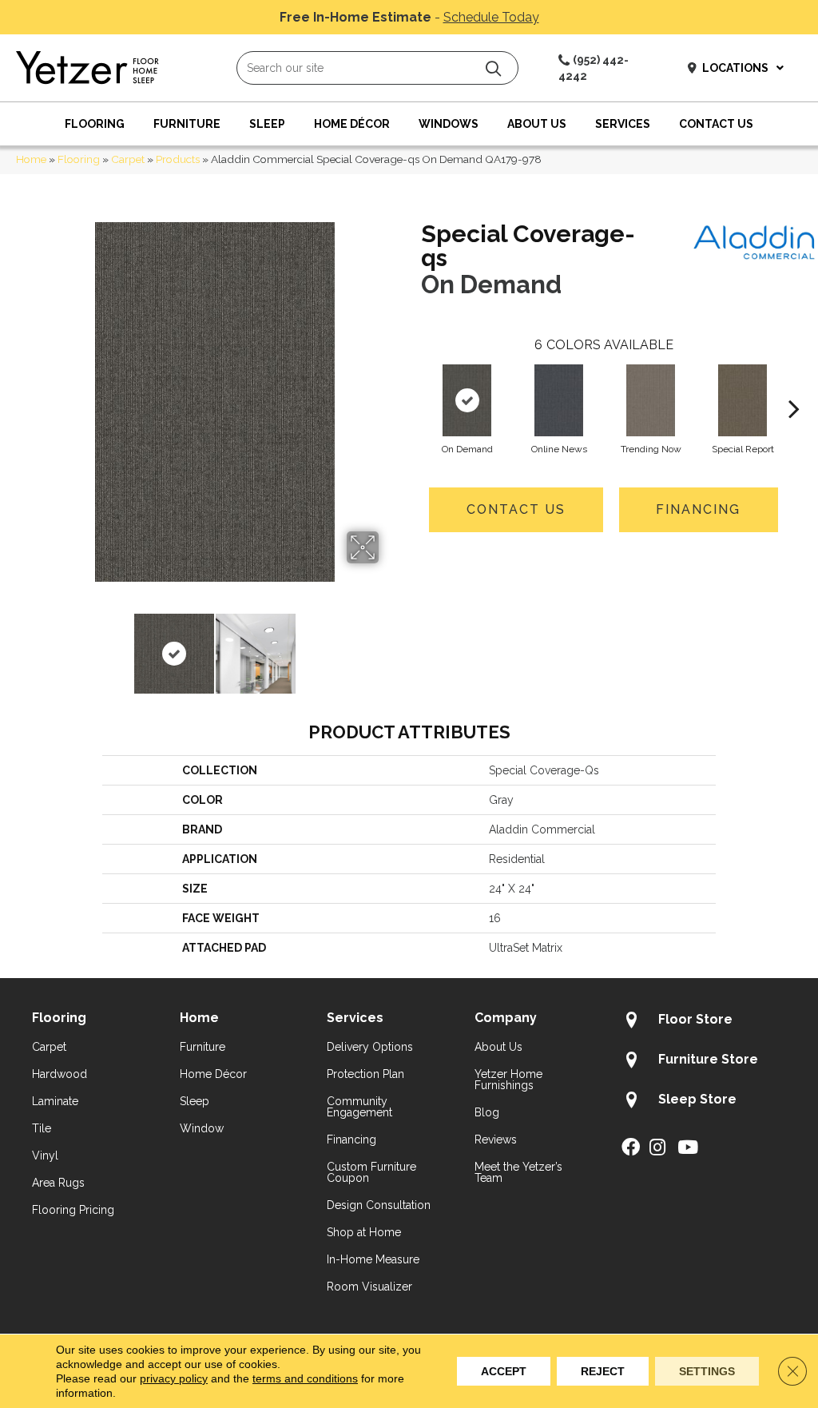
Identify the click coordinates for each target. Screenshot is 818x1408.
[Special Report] (742, 400)
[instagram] (657, 1148)
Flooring (79, 159)
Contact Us (516, 509)
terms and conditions (305, 1378)
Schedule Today (491, 17)
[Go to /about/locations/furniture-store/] (703, 1062)
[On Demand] (466, 400)
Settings (707, 1371)
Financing (698, 509)
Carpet (128, 159)
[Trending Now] (650, 400)
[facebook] (630, 1148)
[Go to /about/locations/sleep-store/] (703, 1102)
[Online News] (558, 400)
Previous (40, 646)
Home (31, 159)
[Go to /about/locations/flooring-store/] (703, 1022)
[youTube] (687, 1148)
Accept (503, 1371)
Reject (603, 1371)
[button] (493, 68)
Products (178, 159)
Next (389, 646)
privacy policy (174, 1378)
